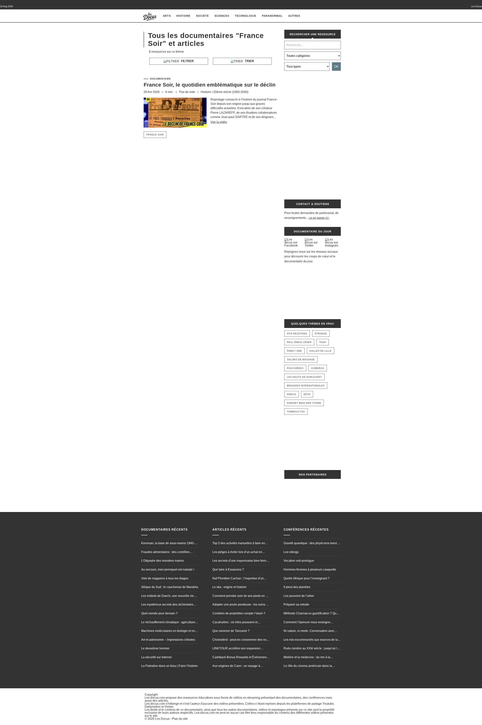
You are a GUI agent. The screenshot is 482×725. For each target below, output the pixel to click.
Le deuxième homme (155, 648)
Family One (294, 351)
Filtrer (187, 61)
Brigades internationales (306, 385)
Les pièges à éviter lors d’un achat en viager (237, 552)
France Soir (155, 134)
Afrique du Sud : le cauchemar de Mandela (169, 587)
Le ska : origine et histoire (229, 587)
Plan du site (180, 718)
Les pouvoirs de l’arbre (299, 595)
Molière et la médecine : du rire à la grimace (307, 658)
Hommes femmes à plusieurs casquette (310, 569)
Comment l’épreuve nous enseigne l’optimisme (307, 623)
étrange (321, 333)
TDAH (322, 342)
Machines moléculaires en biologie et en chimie (168, 631)
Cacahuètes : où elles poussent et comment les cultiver (235, 623)
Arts (167, 15)
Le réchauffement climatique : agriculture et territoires (169, 623)
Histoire (183, 15)
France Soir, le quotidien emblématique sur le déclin (209, 85)
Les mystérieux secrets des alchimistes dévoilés (167, 605)
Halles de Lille (321, 351)
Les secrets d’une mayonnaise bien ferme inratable (240, 561)
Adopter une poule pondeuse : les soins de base (240, 605)
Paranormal (272, 15)
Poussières (295, 368)
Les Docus (162, 718)
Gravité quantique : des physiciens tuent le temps (312, 544)
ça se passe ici (319, 217)
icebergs (317, 368)
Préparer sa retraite (296, 604)
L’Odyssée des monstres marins (162, 560)
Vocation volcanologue (299, 560)
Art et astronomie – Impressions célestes (168, 639)
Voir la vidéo (218, 122)
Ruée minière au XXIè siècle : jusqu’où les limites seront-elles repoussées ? (312, 649)
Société (202, 15)
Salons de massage (301, 359)
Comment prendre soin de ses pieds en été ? (241, 596)
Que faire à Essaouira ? (228, 569)
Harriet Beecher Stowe (304, 403)
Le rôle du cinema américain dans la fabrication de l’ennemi (308, 666)
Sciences (221, 15)
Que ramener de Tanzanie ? (230, 630)
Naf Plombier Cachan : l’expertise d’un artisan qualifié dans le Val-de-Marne (238, 579)
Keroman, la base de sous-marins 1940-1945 (167, 544)
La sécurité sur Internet (156, 657)
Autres (294, 15)
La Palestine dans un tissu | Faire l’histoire (169, 665)
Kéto (307, 394)
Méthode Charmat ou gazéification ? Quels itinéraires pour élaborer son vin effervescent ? (312, 614)
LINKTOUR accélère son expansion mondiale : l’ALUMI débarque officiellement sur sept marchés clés (236, 649)
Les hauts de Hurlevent (304, 377)
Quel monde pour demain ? (159, 613)
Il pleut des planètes (297, 587)
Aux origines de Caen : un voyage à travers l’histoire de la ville (236, 666)
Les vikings (291, 552)
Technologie (245, 15)
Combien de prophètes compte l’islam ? (238, 613)
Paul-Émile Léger (299, 342)
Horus (291, 394)
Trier (249, 61)
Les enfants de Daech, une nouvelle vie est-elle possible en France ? (167, 596)
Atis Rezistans (297, 333)
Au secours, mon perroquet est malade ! (167, 569)
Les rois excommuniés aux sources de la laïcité (311, 640)
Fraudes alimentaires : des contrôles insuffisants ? (165, 552)
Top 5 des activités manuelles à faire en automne (238, 544)
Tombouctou (296, 411)
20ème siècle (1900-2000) (230, 92)
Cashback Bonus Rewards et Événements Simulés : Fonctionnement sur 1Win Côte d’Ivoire (240, 658)
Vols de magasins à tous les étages (164, 578)
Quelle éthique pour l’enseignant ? (306, 578)
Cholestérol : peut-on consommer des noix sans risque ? (240, 640)
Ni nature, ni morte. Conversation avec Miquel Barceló (309, 631)
